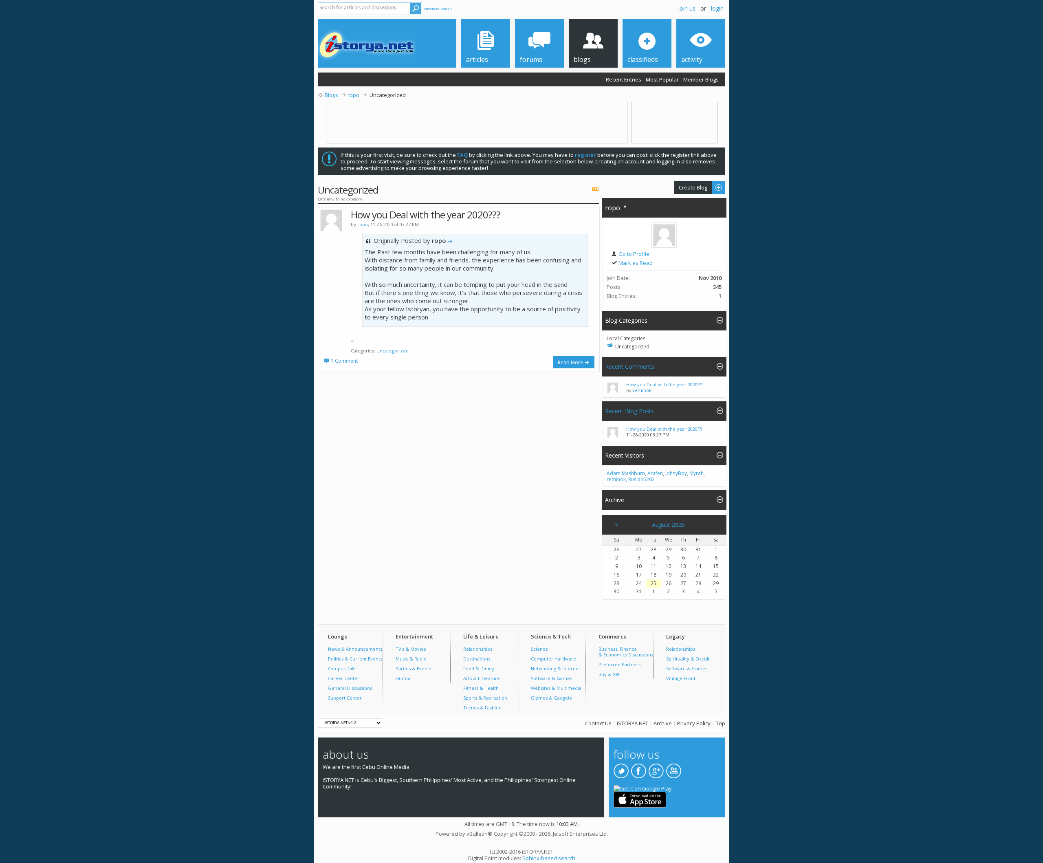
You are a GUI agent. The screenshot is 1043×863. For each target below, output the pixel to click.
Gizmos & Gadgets (551, 698)
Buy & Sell (610, 674)
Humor (403, 678)
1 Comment (344, 360)
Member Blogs (701, 79)
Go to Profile (633, 254)
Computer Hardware (553, 659)
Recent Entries (623, 79)
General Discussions (350, 688)
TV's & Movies (411, 649)
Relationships (477, 649)
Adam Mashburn (626, 473)
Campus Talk (342, 668)
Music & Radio (411, 659)
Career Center (343, 678)
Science (539, 649)
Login (717, 8)
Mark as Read (635, 262)
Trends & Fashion (482, 707)
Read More (570, 362)
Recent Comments (629, 366)
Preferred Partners (619, 664)
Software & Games (551, 678)
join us (686, 8)
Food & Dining (478, 668)
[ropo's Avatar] (664, 235)
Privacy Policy (694, 723)
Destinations (476, 659)
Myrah (696, 473)
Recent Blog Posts (629, 411)
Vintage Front (680, 678)
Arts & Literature (481, 678)
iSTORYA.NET (632, 723)
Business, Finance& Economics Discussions (626, 652)
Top (720, 723)
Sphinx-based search (548, 858)
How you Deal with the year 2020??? (425, 214)
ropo (612, 207)
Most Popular (662, 79)
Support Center (345, 698)
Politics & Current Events (355, 659)
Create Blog (690, 187)
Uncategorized (392, 351)
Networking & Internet (555, 668)
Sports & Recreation (485, 698)
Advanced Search (438, 8)
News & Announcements (355, 649)
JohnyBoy (676, 473)
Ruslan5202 (641, 479)
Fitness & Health (481, 688)
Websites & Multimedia (556, 688)
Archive (663, 723)
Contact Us (598, 723)
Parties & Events (413, 668)
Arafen (655, 473)
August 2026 (668, 524)
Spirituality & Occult (688, 659)
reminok (642, 390)
